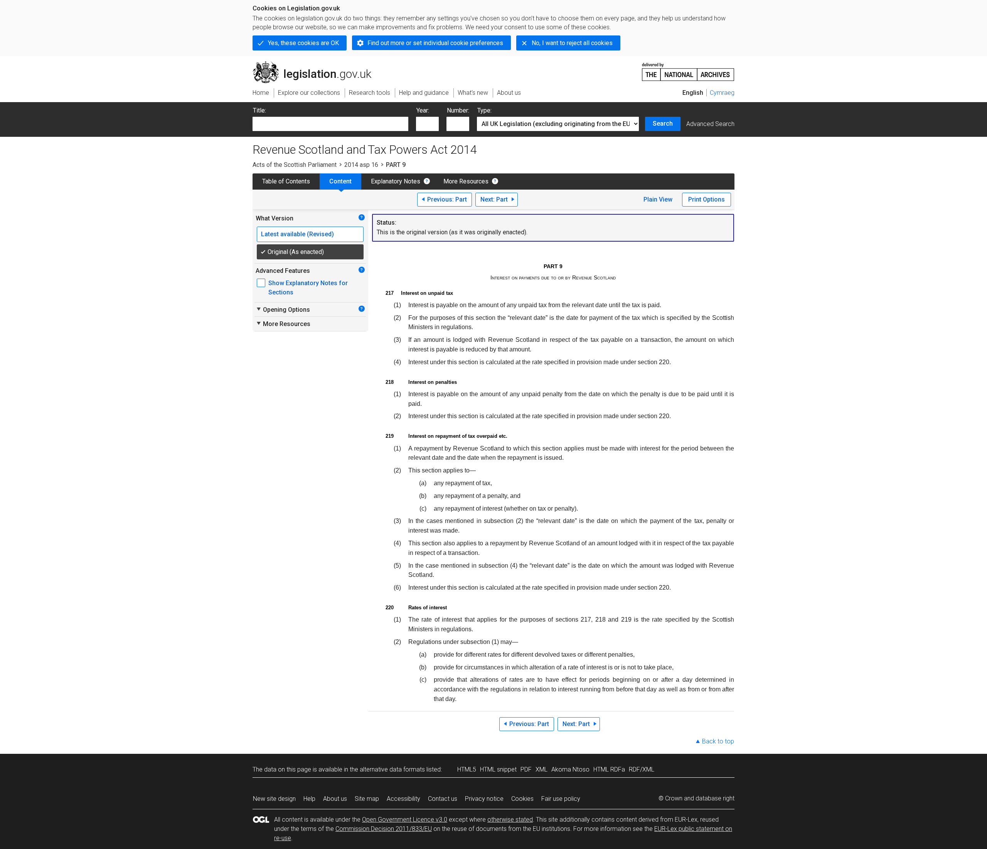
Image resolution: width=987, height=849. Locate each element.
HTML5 (466, 769)
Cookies (522, 798)
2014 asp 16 (361, 164)
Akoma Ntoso (570, 769)
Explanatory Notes (395, 181)
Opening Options (283, 309)
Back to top (718, 741)
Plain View (657, 199)
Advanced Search (710, 124)
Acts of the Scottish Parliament (295, 164)
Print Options (706, 199)
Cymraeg (722, 92)
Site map (367, 798)
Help (309, 798)
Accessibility (403, 798)
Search (663, 123)
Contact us (442, 798)
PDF (526, 769)
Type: (484, 110)
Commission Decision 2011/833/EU (383, 828)
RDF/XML (641, 769)
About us (335, 798)
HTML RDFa (609, 769)
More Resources (465, 181)
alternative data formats (392, 769)
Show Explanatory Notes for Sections (308, 287)
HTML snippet (498, 769)
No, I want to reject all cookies (572, 43)
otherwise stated (510, 819)
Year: (422, 110)
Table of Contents (286, 181)
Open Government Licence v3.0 (404, 819)
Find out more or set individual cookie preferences (435, 43)
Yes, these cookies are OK (303, 43)
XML (541, 769)
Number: (458, 110)
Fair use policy (560, 798)
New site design (274, 798)
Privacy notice (484, 798)
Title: (259, 110)
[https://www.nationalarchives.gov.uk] (688, 69)
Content (340, 181)
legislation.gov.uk (316, 64)
